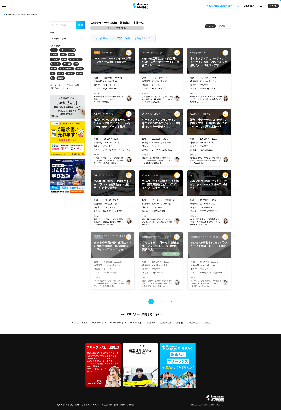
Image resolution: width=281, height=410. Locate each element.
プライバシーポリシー (91, 405)
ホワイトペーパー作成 (67, 50)
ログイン (273, 6)
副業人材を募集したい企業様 (68, 405)
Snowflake (55, 59)
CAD (52, 73)
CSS (84, 322)
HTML (74, 322)
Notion (63, 54)
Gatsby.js (70, 73)
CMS (76, 64)
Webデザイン (99, 322)
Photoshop (136, 322)
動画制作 (61, 78)
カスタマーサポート (66, 68)
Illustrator (150, 322)
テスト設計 (67, 64)
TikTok (53, 68)
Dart (52, 78)
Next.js (60, 73)
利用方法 (211, 26)
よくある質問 (107, 405)
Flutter (79, 73)
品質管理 (79, 68)
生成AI (71, 54)
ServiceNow (55, 64)
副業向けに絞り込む (61, 88)
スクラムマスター (75, 59)
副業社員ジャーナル (253, 6)
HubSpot (54, 54)
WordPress (165, 322)
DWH (64, 59)
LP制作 (179, 322)
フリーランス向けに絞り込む (65, 85)
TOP (3, 14)
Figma (206, 322)
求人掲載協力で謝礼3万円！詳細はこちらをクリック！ (124, 38)
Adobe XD (193, 322)
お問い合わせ (119, 405)
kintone (53, 50)
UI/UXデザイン (118, 322)
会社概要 (130, 405)
